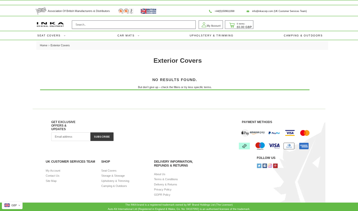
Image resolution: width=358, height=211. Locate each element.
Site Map (51, 180)
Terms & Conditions (166, 179)
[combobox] (134, 24)
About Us (159, 174)
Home (43, 45)
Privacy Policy (163, 189)
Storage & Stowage (113, 175)
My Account (53, 170)
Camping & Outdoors (114, 185)
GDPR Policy (162, 194)
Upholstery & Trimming (115, 180)
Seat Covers (49, 35)
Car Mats (125, 35)
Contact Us (52, 175)
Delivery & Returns (165, 184)
